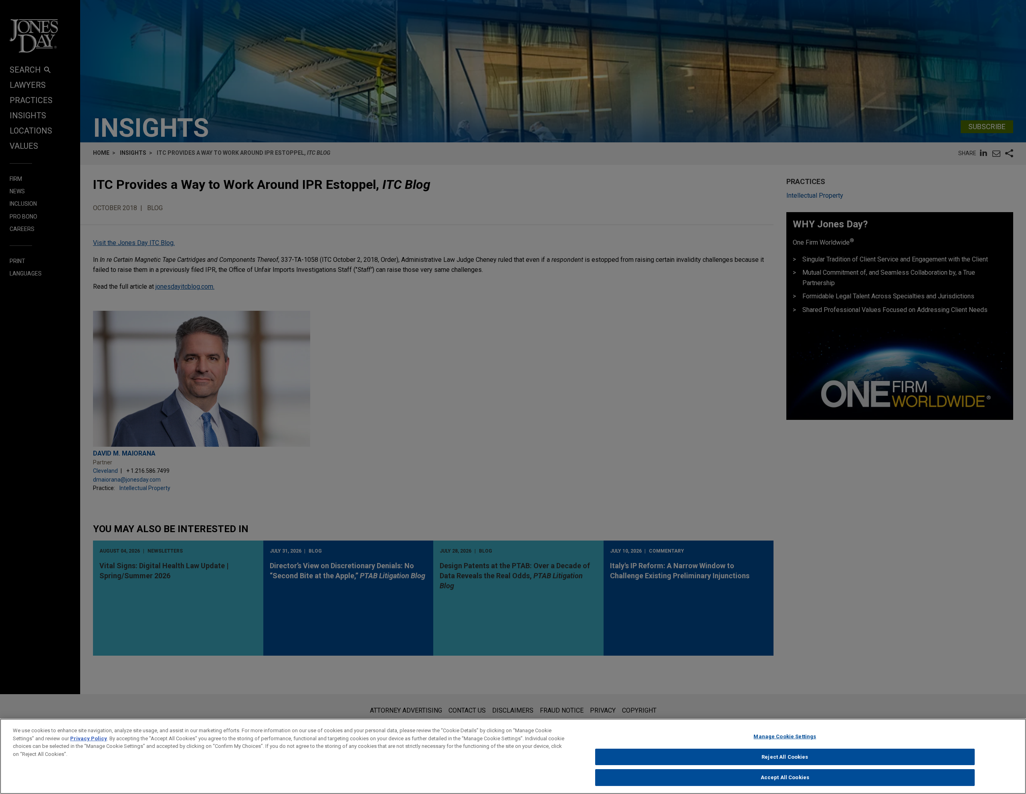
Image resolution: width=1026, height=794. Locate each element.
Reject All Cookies (784, 757)
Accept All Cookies (785, 777)
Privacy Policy (88, 738)
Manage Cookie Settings (784, 736)
